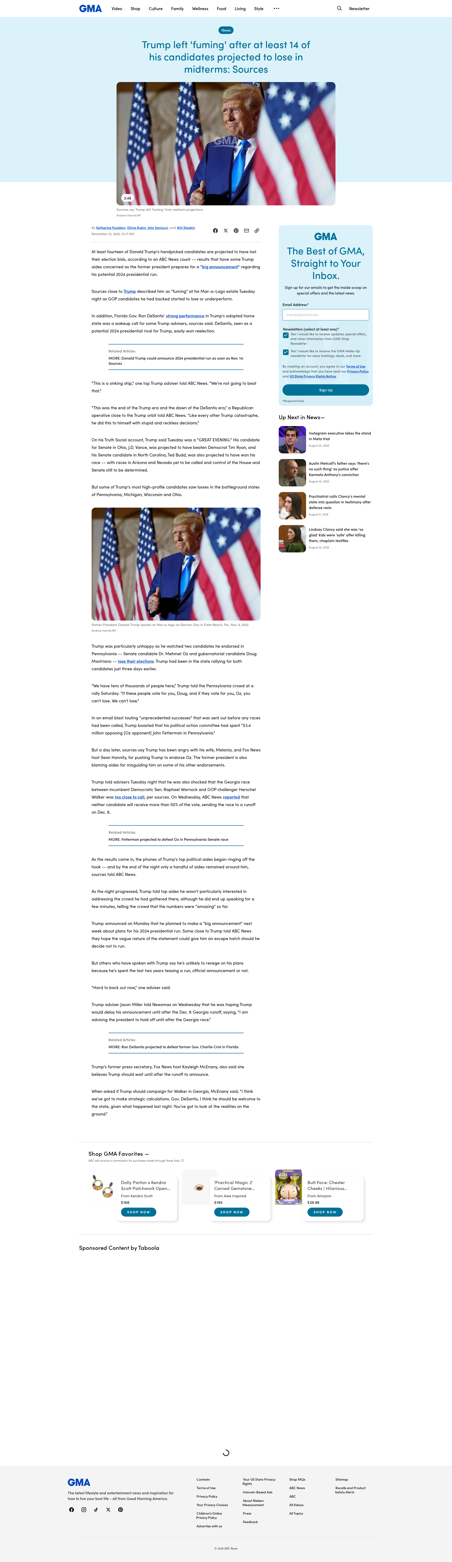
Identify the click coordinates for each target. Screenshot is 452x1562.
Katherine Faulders (110, 227)
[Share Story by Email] (246, 230)
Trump (130, 291)
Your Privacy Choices (212, 1504)
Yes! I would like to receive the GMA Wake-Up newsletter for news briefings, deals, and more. (326, 353)
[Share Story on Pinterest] (236, 230)
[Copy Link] (257, 230)
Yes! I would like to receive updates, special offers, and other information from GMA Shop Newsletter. (328, 339)
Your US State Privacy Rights (258, 1481)
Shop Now (138, 1212)
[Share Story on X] (226, 230)
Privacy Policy (358, 371)
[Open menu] (276, 8)
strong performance (185, 316)
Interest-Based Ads (257, 1492)
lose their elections (136, 661)
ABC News (297, 1487)
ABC (292, 1496)
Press (247, 1513)
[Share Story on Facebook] (215, 230)
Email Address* (295, 304)
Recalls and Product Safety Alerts (350, 1489)
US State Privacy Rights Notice (313, 376)
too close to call (130, 797)
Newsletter (359, 8)
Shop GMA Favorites (116, 1153)
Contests (203, 1479)
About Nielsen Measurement (253, 1502)
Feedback (250, 1521)
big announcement (220, 266)
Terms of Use (355, 366)
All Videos (296, 1504)
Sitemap (341, 1479)
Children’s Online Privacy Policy (209, 1515)
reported (231, 797)
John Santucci (158, 227)
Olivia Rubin (136, 227)
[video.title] (226, 143)
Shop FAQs (297, 1479)
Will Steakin (186, 227)
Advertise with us (209, 1526)
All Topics (296, 1513)
